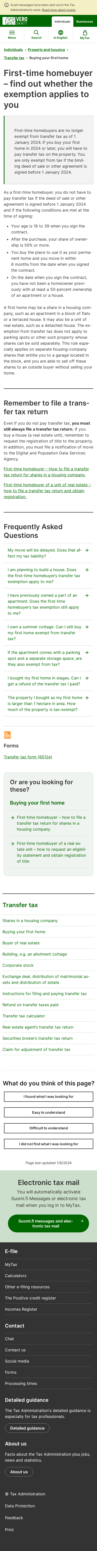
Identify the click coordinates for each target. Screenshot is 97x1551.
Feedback (14, 1517)
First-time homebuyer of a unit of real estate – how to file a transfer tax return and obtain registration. (47, 490)
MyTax (11, 1264)
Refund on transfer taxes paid (30, 1004)
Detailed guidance (27, 1428)
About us (19, 1471)
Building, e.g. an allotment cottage (34, 954)
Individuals (62, 21)
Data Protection (20, 1505)
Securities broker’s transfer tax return (37, 1038)
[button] (48, 1097)
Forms (10, 1372)
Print (9, 1529)
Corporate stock (18, 965)
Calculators (15, 1275)
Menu (12, 37)
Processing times (21, 1383)
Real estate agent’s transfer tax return (37, 1027)
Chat (9, 1338)
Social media (17, 1361)
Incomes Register (21, 1309)
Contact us (15, 1349)
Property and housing (46, 49)
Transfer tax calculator (23, 1015)
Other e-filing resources (27, 1286)
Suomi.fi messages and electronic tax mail (45, 1223)
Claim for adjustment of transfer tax (36, 1049)
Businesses (84, 21)
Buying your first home (37, 803)
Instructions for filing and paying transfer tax (44, 993)
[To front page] (14, 20)
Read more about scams (58, 10)
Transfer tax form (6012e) (28, 756)
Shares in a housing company (30, 920)
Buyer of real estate (21, 942)
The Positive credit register (30, 1297)
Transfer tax (14, 58)
